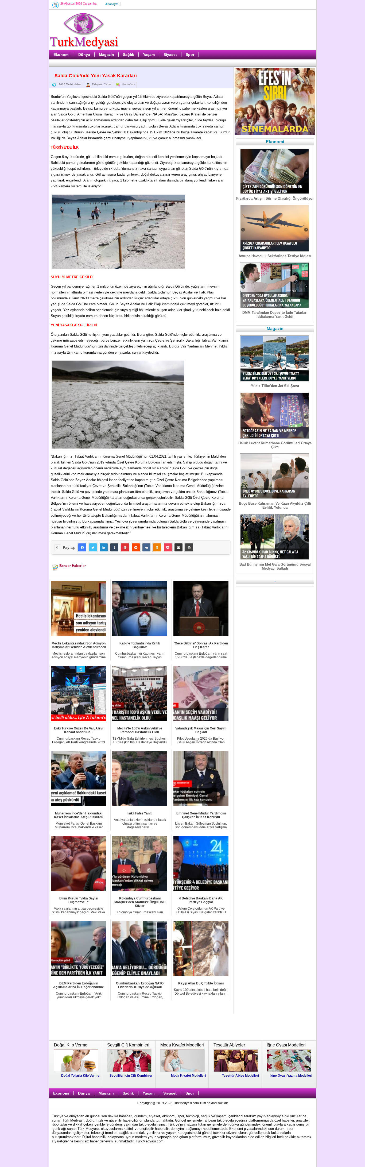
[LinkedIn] (103, 547)
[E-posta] (178, 547)
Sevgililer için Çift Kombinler (131, 1075)
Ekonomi (61, 54)
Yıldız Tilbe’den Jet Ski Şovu (275, 386)
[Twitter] (93, 547)
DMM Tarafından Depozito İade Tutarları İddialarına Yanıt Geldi (275, 315)
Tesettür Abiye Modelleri (240, 1075)
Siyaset (170, 54)
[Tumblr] (114, 547)
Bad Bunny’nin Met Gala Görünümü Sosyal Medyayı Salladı (275, 566)
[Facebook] (82, 547)
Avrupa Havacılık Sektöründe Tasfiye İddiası (275, 256)
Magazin (106, 54)
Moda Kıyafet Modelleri (188, 1075)
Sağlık (128, 54)
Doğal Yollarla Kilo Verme (80, 1075)
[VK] (146, 547)
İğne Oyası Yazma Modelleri (291, 1075)
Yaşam (149, 54)
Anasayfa (111, 4)
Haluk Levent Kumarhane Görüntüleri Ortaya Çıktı (275, 445)
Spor (190, 54)
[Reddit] (135, 547)
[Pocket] (168, 547)
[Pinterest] (125, 547)
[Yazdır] (189, 547)
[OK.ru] (157, 547)
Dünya (84, 54)
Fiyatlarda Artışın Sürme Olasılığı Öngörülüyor (275, 198)
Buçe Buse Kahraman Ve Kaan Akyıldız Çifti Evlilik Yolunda (275, 505)
